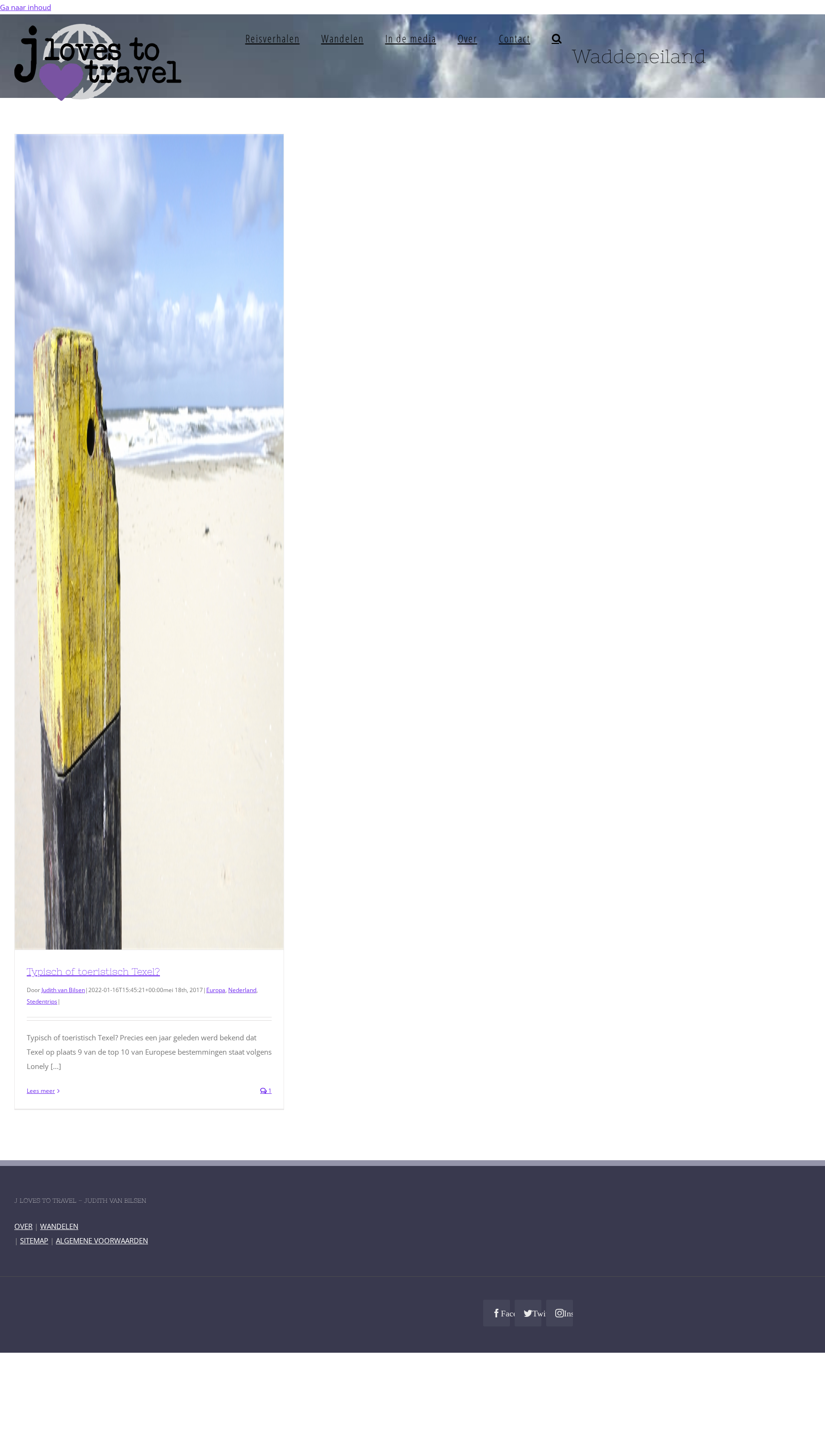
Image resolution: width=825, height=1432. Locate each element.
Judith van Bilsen (63, 990)
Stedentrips (42, 1001)
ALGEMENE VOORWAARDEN (102, 1240)
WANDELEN (59, 1226)
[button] (557, 38)
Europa (215, 990)
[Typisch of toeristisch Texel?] (149, 542)
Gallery (166, 542)
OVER (23, 1226)
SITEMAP (34, 1240)
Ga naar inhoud (25, 7)
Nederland (242, 990)
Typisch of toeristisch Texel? (131, 542)
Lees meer (41, 1091)
